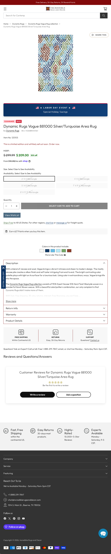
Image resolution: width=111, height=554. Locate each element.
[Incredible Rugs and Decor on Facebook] (5, 519)
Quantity (7, 199)
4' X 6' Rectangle (81, 178)
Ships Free (8, 222)
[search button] (104, 15)
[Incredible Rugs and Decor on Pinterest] (14, 519)
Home (5, 24)
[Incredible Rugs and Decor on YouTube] (23, 519)
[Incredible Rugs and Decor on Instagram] (19, 519)
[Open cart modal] (105, 9)
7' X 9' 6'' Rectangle (82, 185)
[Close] (3, 268)
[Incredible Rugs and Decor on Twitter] (9, 519)
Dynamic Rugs (18, 24)
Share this (100, 35)
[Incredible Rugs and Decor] (55, 9)
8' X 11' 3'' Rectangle (29, 192)
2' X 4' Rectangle (29, 178)
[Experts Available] (86, 430)
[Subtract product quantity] (6, 206)
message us (61, 222)
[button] (103, 533)
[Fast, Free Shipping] (5, 430)
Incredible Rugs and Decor (31, 540)
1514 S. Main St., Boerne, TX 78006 (24, 505)
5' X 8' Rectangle (29, 185)
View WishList (12, 215)
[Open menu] (5, 9)
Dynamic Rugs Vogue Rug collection (43, 24)
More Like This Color (55, 254)
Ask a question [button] (73, 394)
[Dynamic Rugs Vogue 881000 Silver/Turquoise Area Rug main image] (55, 63)
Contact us (94, 340)
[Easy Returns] (32, 430)
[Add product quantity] (16, 206)
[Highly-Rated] (59, 430)
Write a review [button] (37, 394)
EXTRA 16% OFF (3, 279)
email (60, 349)
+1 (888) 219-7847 (16, 494)
